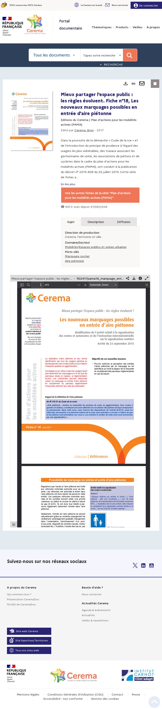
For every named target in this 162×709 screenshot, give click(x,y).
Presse (136, 694)
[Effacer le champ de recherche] (120, 55)
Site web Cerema (27, 631)
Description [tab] (96, 222)
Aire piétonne (74, 261)
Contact (117, 694)
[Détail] (140, 278)
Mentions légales (28, 694)
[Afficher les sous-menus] (105, 5)
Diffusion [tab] (123, 222)
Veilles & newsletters (95, 620)
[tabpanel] (81, 305)
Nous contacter (92, 594)
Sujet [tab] (70, 222)
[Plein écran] (147, 278)
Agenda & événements (96, 610)
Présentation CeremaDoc (23, 599)
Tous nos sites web (27, 650)
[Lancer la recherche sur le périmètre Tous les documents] (130, 55)
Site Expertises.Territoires (31, 640)
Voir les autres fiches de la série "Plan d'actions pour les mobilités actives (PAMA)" (98, 195)
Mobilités (71, 247)
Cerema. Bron (84, 130)
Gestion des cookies (105, 698)
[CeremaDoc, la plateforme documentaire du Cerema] (38, 24)
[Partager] (128, 278)
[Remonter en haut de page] (154, 702)
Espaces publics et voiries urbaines (103, 247)
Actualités (88, 615)
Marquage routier (77, 256)
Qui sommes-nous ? (19, 594)
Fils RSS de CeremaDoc (21, 604)
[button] (89, 5)
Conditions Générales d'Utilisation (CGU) (75, 694)
